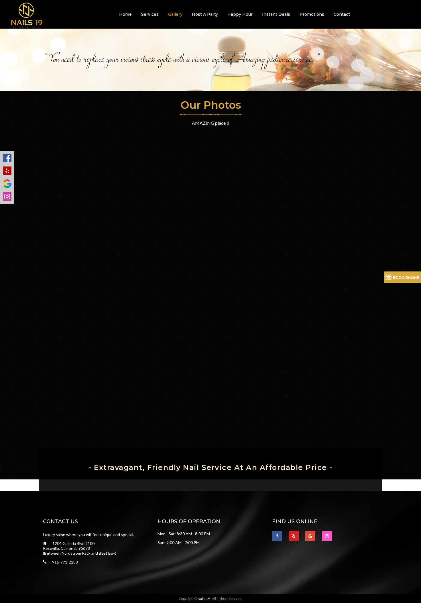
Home (125, 14)
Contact (342, 14)
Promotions (312, 14)
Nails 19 (204, 598)
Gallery (175, 14)
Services (150, 14)
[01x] (52, 206)
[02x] (158, 206)
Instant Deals (276, 14)
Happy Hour (240, 14)
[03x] (263, 206)
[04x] (368, 206)
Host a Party (205, 14)
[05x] (52, 285)
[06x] (158, 285)
